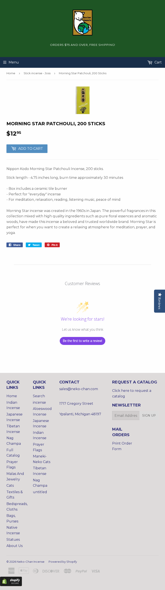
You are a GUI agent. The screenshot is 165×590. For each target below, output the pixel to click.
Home (10, 73)
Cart (158, 62)
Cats (10, 485)
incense (39, 402)
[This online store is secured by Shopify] (11, 585)
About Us (14, 546)
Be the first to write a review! (82, 341)
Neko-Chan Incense (30, 561)
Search (39, 396)
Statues (13, 539)
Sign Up (149, 415)
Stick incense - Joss (37, 73)
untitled (40, 492)
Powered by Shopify (63, 561)
